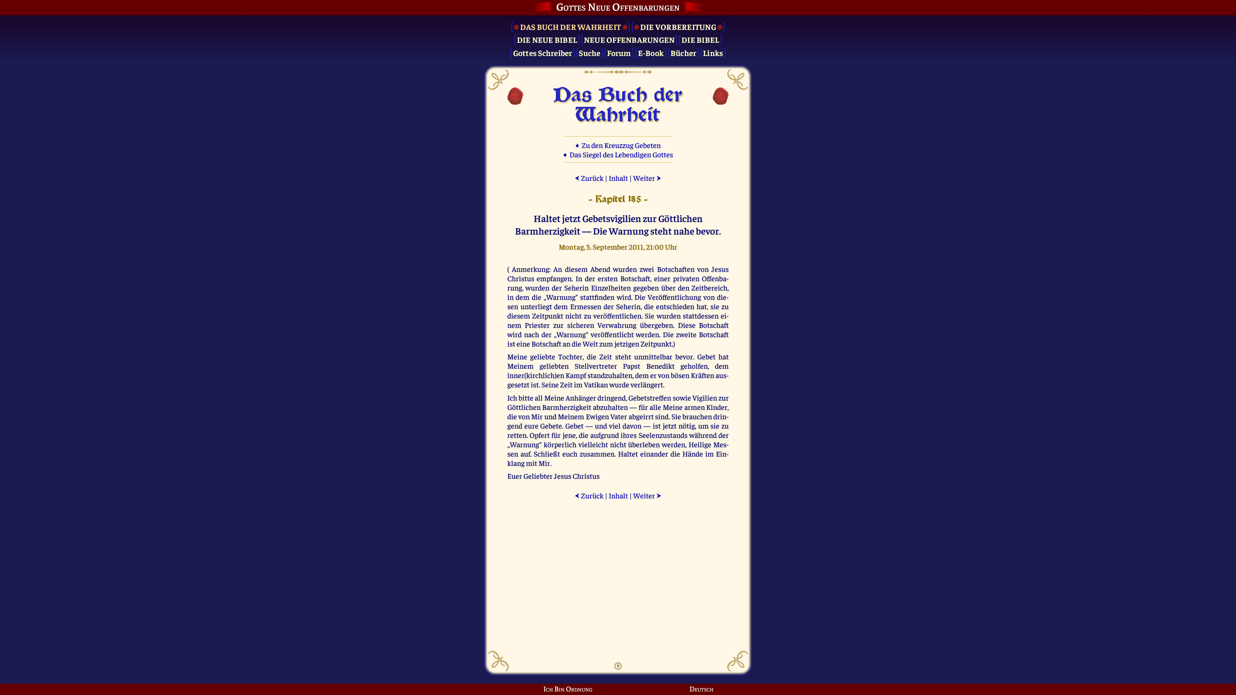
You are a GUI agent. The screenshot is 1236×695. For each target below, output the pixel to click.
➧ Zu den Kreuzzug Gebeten (618, 145)
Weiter (647, 177)
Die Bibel (700, 39)
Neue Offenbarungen (629, 39)
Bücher (683, 53)
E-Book (651, 53)
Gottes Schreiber (542, 53)
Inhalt (618, 177)
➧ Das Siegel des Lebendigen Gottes (618, 154)
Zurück (589, 177)
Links (713, 53)
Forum (619, 53)
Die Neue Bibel (547, 39)
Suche (589, 53)
